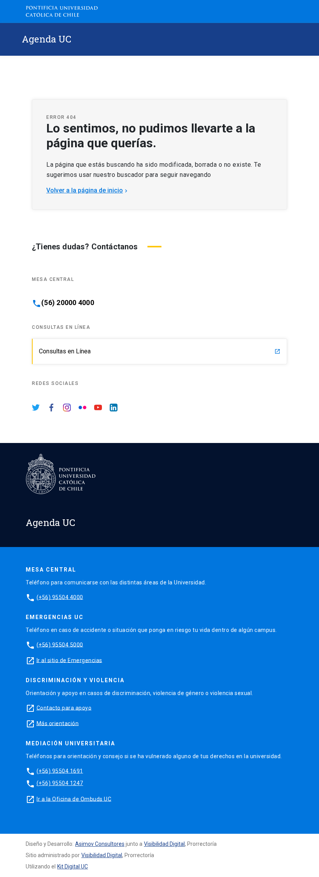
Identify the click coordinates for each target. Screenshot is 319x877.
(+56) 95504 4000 (60, 597)
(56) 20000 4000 (67, 302)
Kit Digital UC (72, 866)
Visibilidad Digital (164, 844)
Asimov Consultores (99, 844)
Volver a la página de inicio (87, 190)
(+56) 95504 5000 (60, 644)
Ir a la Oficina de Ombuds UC (74, 799)
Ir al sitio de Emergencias (69, 660)
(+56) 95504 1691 (60, 771)
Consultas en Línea (159, 351)
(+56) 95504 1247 (60, 783)
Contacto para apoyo (64, 707)
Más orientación (58, 723)
